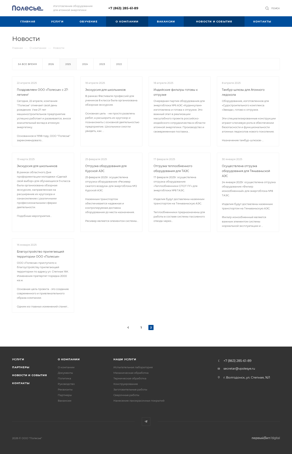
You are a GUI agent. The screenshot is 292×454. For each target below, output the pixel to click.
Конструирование (125, 383)
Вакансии (64, 400)
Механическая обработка (131, 372)
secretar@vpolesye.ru (239, 368)
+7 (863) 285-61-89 (123, 8)
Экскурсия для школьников (105, 90)
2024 (85, 64)
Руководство (66, 383)
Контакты (20, 383)
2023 (102, 64)
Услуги (18, 359)
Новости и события (29, 375)
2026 (51, 64)
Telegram (146, 421)
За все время (27, 64)
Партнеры (20, 367)
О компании (69, 359)
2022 (119, 64)
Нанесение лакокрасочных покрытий (138, 400)
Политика (64, 378)
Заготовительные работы (130, 389)
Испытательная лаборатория (133, 367)
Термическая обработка (129, 378)
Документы (65, 372)
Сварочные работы (126, 395)
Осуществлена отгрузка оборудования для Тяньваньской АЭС (246, 171)
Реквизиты (65, 389)
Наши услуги (124, 359)
